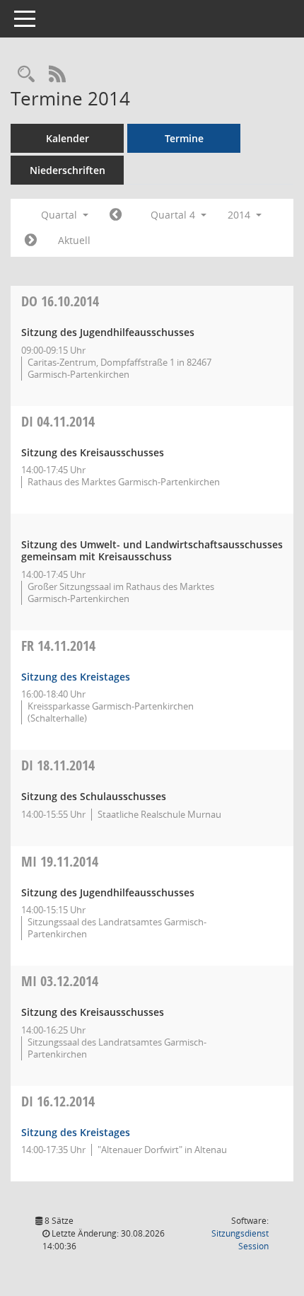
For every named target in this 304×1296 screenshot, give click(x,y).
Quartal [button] (60, 214)
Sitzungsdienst (240, 1239)
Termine (184, 138)
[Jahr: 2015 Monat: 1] (30, 240)
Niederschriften (67, 170)
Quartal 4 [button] (174, 214)
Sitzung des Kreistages (75, 676)
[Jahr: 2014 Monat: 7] (115, 215)
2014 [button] (240, 214)
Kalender (67, 138)
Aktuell (74, 240)
